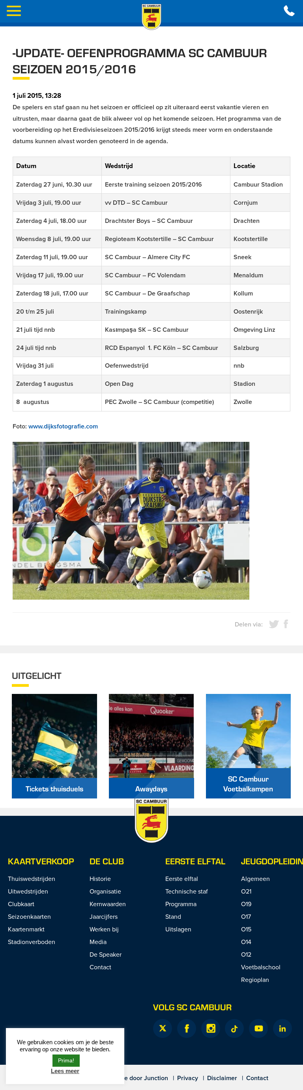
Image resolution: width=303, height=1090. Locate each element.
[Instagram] (210, 1028)
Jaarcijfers (104, 916)
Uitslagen (178, 929)
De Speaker (106, 954)
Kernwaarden (108, 903)
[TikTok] (234, 1028)
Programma (180, 903)
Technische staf (186, 891)
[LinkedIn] (282, 1028)
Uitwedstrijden (28, 891)
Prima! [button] (66, 1060)
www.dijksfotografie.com (63, 426)
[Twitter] (162, 1028)
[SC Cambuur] (151, 17)
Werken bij (104, 929)
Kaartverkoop (41, 861)
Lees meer (65, 1071)
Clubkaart (21, 903)
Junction (156, 1078)
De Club (107, 861)
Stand (173, 916)
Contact (100, 967)
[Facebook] (186, 1028)
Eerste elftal (195, 861)
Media (98, 941)
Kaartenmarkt (26, 929)
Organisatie (105, 891)
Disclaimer (222, 1078)
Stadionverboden (31, 941)
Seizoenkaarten (29, 916)
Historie (100, 878)
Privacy (187, 1078)
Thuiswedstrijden (31, 878)
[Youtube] (258, 1028)
